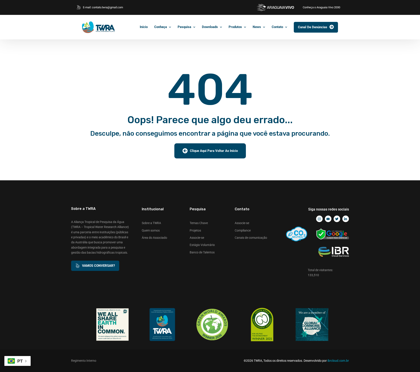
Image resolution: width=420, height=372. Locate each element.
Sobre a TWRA (151, 223)
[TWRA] (98, 27)
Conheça (160, 27)
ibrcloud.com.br (338, 360)
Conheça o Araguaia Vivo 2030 (321, 7)
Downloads (210, 27)
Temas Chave (199, 223)
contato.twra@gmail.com (107, 7)
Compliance (243, 230)
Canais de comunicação (251, 237)
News (257, 27)
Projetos (195, 230)
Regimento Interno (83, 360)
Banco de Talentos (202, 252)
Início (144, 27)
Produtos (235, 27)
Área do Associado (154, 237)
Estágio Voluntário (202, 245)
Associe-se (197, 237)
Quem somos (151, 230)
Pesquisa (184, 27)
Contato (277, 27)
